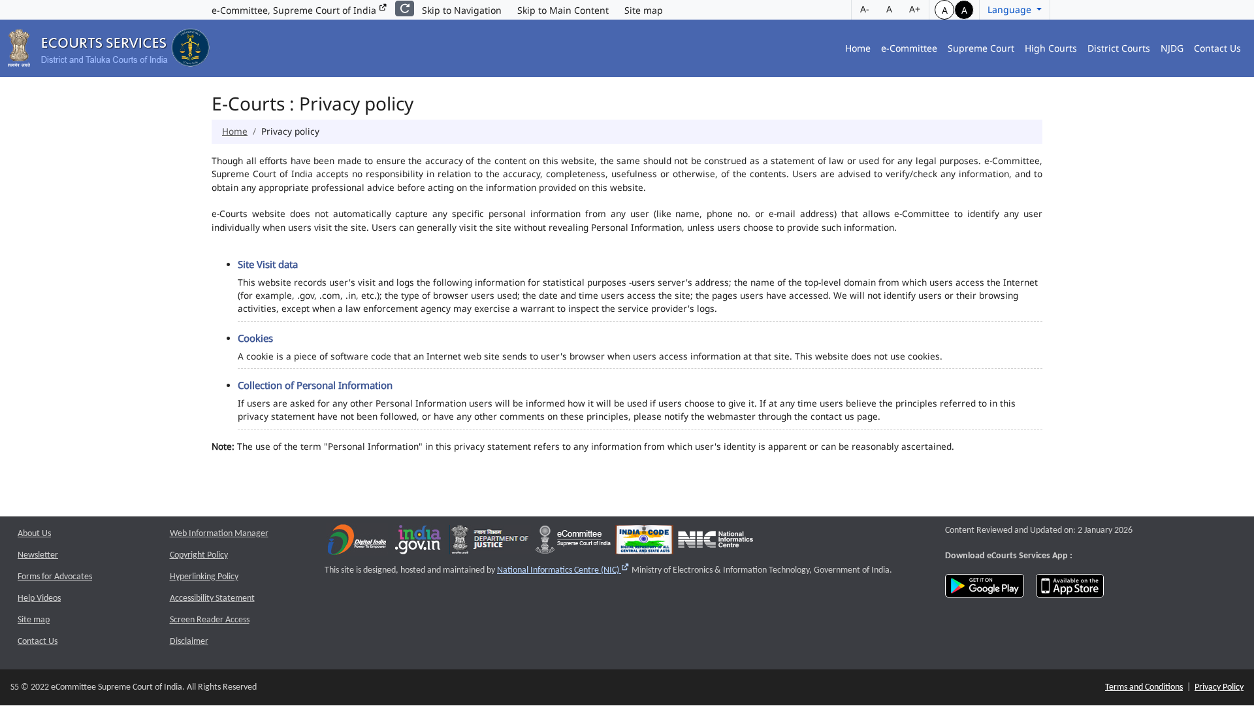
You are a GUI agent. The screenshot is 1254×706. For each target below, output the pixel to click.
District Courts (1118, 48)
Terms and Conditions (1144, 687)
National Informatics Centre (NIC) (563, 570)
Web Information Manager (219, 534)
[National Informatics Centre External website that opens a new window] (715, 542)
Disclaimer (189, 641)
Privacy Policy (1219, 687)
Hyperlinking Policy (204, 577)
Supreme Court (981, 48)
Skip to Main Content (563, 10)
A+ (914, 9)
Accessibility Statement (212, 598)
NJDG (1172, 48)
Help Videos (39, 598)
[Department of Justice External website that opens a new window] (490, 542)
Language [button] (1011, 9)
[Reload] (404, 8)
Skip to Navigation (462, 10)
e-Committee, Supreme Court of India (295, 10)
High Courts (1051, 48)
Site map (643, 10)
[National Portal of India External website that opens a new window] (418, 542)
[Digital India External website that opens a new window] (357, 542)
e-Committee (909, 48)
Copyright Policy (199, 555)
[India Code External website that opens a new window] (644, 542)
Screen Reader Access (209, 620)
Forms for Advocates (55, 577)
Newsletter (38, 555)
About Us (34, 534)
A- (864, 9)
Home (858, 48)
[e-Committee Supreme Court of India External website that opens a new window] (573, 542)
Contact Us (1217, 48)
